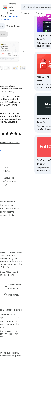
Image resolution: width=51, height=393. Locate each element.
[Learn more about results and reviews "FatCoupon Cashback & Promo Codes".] (43, 163)
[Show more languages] (5, 184)
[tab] (11, 13)
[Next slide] (23, 52)
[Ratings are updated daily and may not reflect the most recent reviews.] (22, 16)
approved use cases (9, 317)
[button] (7, 68)
